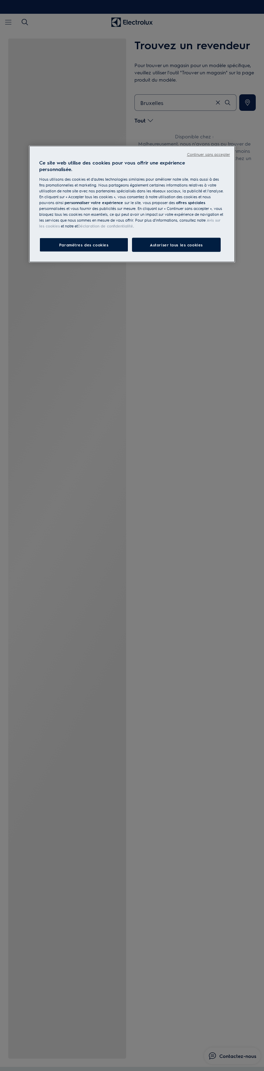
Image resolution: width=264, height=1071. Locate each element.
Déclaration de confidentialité (105, 226)
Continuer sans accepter (208, 154)
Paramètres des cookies (84, 244)
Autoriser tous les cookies (176, 244)
